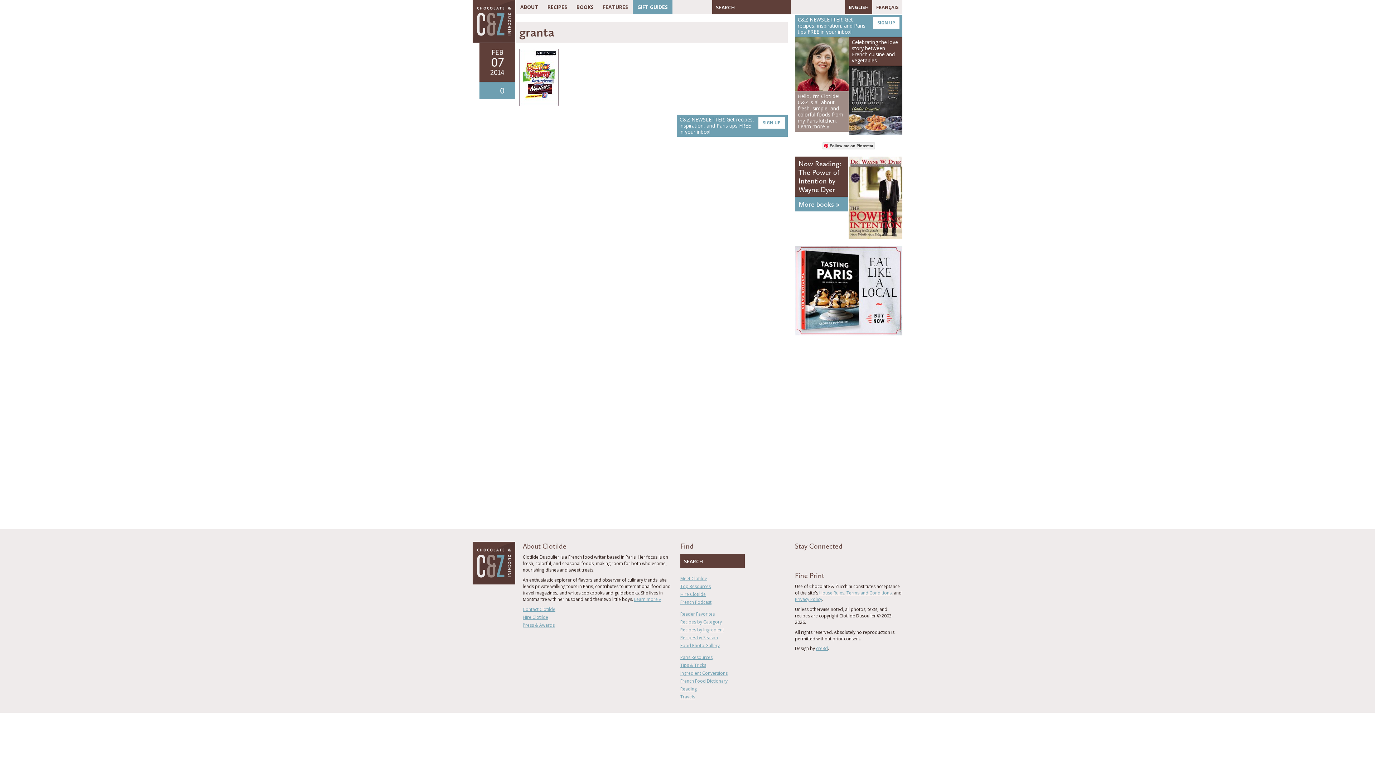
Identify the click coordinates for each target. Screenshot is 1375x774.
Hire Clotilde (535, 617)
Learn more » (647, 599)
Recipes (557, 7)
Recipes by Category (701, 622)
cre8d (822, 648)
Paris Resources (696, 657)
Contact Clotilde (539, 609)
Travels (687, 697)
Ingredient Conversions (704, 673)
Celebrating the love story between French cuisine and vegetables (875, 51)
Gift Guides (652, 7)
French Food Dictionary (704, 681)
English (859, 7)
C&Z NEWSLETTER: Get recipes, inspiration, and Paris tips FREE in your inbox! (730, 125)
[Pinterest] (817, 7)
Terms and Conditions (869, 593)
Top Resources (695, 586)
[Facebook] (796, 7)
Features (615, 7)
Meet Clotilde (693, 578)
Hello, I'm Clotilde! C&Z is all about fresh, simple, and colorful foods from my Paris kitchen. (820, 111)
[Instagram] (827, 7)
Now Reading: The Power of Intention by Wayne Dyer (820, 176)
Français (887, 7)
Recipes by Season (699, 638)
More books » (819, 204)
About (529, 7)
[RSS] (838, 7)
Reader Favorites (697, 614)
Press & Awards (539, 625)
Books (585, 7)
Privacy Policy (808, 599)
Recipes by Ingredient (702, 630)
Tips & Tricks (693, 665)
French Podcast (695, 602)
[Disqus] (653, 243)
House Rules (831, 593)
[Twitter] (807, 7)
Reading (688, 689)
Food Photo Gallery (700, 645)
